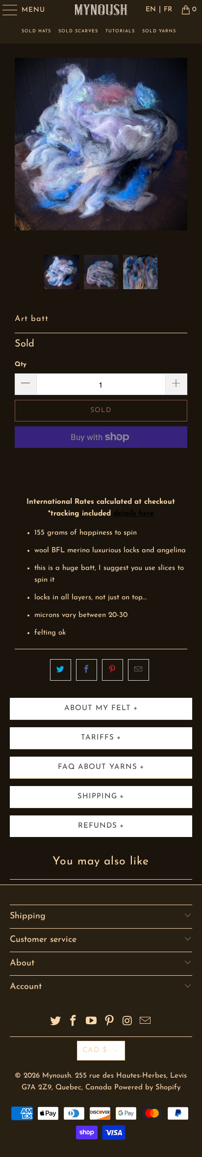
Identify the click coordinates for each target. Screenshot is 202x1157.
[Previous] (24, 156)
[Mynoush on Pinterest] (109, 1022)
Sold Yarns (159, 31)
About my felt (97, 708)
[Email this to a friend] (138, 670)
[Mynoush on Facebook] (73, 1022)
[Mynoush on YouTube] (91, 1022)
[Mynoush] (101, 10)
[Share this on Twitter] (60, 670)
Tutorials (120, 31)
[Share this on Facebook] (86, 670)
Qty (20, 364)
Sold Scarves (78, 31)
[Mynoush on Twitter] (55, 1022)
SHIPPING (97, 796)
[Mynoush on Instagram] (127, 1022)
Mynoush (56, 1076)
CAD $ (94, 1050)
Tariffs (97, 737)
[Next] (178, 156)
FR (168, 9)
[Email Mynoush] (145, 1022)
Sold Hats (36, 31)
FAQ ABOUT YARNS (97, 767)
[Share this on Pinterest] (112, 670)
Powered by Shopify (147, 1087)
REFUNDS (97, 826)
